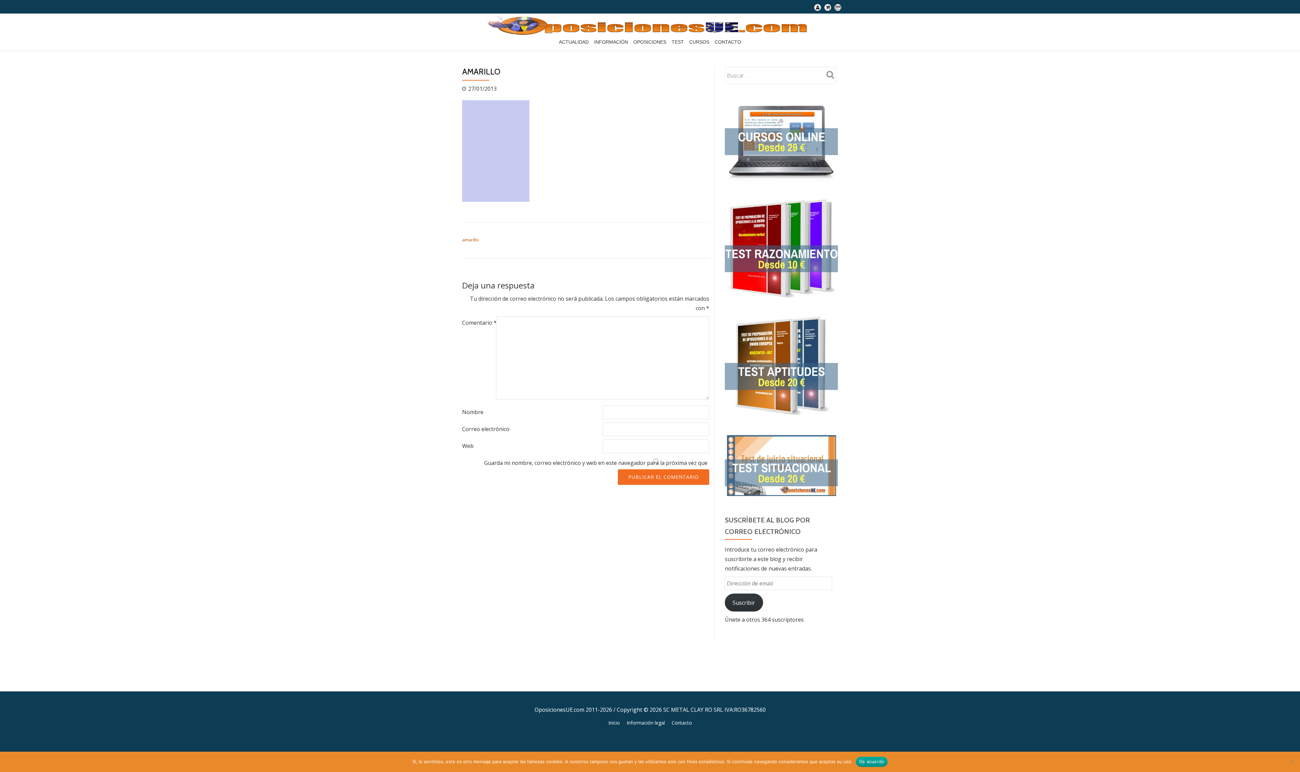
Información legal (646, 723)
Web (468, 446)
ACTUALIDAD (574, 42)
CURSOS (699, 42)
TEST (678, 42)
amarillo (470, 240)
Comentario (479, 322)
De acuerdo (872, 761)
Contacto (728, 42)
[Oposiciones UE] (650, 25)
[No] (1291, 761)
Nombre (472, 412)
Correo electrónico (486, 429)
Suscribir (744, 602)
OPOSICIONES (649, 42)
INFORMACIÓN (611, 42)
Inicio (614, 723)
